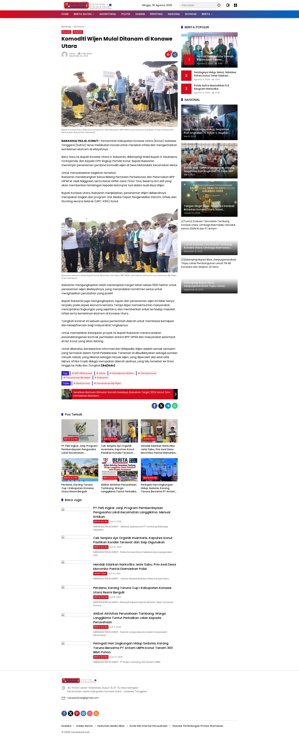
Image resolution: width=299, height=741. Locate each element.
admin (72, 54)
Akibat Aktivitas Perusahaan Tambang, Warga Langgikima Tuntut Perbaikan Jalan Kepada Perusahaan (119, 488)
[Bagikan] (175, 55)
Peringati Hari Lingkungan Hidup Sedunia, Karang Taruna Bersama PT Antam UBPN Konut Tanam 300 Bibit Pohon (158, 488)
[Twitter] (161, 406)
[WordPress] (83, 713)
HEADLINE (78, 32)
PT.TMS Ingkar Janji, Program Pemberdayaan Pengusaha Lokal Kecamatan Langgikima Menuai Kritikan (79, 449)
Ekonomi (66, 32)
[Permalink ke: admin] (65, 55)
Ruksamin (102, 377)
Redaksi (66, 726)
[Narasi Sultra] (87, 5)
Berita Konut (83, 383)
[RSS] (96, 713)
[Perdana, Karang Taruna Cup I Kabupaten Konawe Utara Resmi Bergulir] (79, 469)
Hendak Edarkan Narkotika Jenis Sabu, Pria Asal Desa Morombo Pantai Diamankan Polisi (159, 449)
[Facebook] (154, 406)
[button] (218, 5)
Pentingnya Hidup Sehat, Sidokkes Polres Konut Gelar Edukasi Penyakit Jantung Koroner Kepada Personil (215, 74)
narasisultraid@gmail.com (83, 698)
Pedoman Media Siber (111, 726)
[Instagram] (90, 713)
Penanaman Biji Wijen (78, 377)
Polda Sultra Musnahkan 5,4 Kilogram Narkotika (211, 87)
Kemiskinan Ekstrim (123, 373)
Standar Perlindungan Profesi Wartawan (197, 726)
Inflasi (102, 373)
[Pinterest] (77, 713)
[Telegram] (168, 406)
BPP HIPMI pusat (83, 373)
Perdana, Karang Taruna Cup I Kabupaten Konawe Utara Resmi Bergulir (77, 488)
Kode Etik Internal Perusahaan (148, 726)
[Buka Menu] (235, 5)
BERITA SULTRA (71, 439)
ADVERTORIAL (149, 439)
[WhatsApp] (175, 406)
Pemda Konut (148, 373)
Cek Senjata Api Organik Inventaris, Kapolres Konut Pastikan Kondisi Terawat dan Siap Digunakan (117, 449)
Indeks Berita (84, 726)
